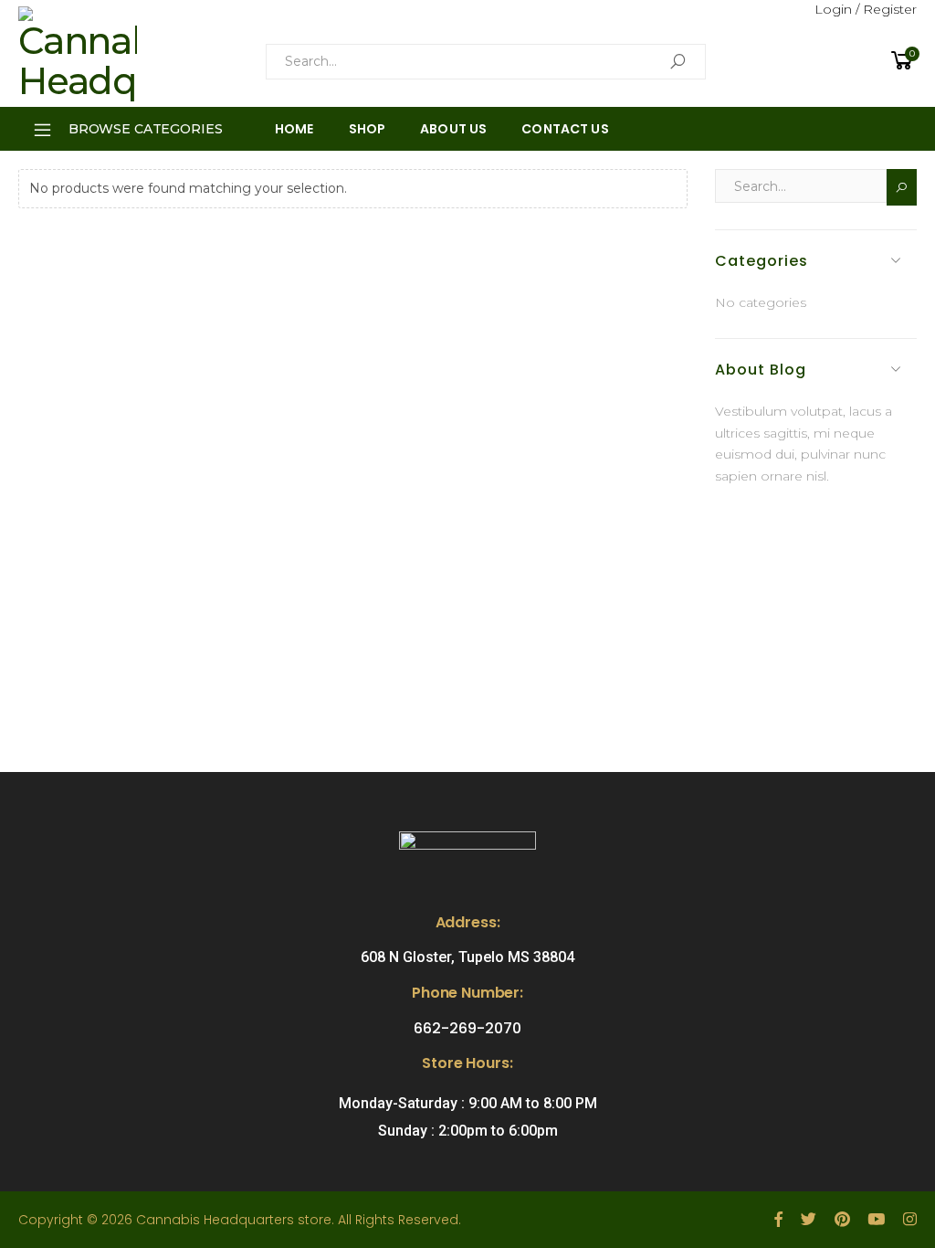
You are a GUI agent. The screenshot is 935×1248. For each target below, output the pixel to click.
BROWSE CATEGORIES (145, 129)
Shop (367, 129)
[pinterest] (842, 1219)
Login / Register (865, 9)
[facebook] (778, 1219)
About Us (453, 129)
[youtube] (876, 1219)
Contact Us (564, 129)
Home (294, 129)
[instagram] (910, 1219)
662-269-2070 (467, 1028)
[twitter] (808, 1219)
